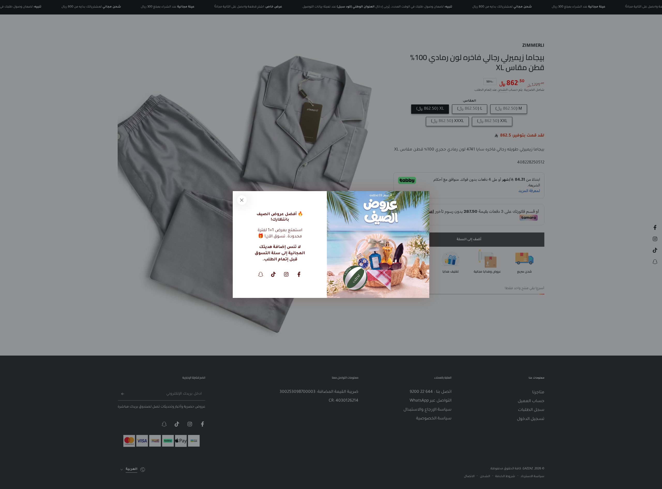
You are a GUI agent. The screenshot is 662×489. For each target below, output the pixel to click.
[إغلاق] (242, 200)
